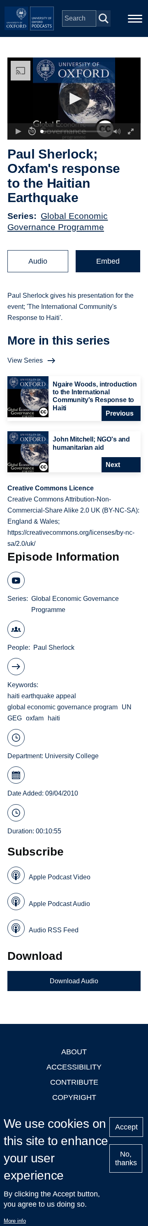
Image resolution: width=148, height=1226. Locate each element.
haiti (54, 718)
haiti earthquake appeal (41, 695)
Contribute (74, 1082)
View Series (25, 360)
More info (15, 1221)
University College (72, 755)
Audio (37, 261)
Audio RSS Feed (54, 930)
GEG (14, 718)
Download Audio (74, 981)
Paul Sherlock (53, 647)
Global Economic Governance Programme (75, 604)
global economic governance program (62, 707)
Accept (126, 1127)
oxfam (35, 718)
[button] (74, 98)
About (74, 1052)
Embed (108, 261)
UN (127, 707)
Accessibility (74, 1067)
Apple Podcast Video (59, 877)
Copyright (74, 1097)
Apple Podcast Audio (59, 903)
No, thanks (126, 1158)
